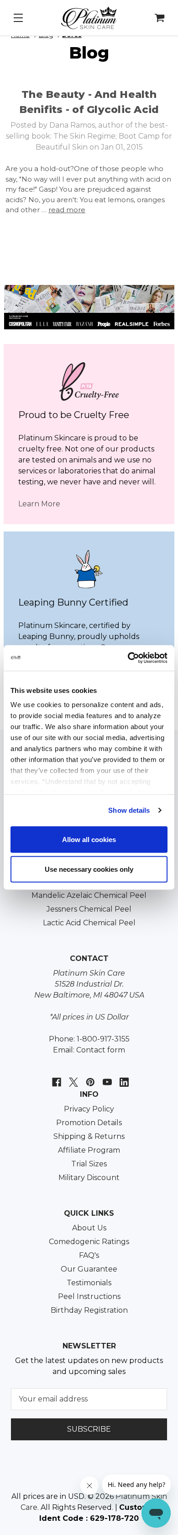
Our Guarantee (89, 1269)
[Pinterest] (89, 1077)
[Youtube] (106, 1077)
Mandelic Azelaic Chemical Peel (89, 895)
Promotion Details (89, 1122)
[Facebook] (55, 1077)
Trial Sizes (89, 1163)
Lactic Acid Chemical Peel (89, 922)
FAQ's (89, 1255)
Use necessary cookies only (89, 869)
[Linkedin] (123, 1077)
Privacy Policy (89, 1109)
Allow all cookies (89, 839)
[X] (72, 1077)
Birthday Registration (89, 1310)
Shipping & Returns (89, 1136)
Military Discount (89, 1177)
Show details (129, 810)
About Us (89, 1228)
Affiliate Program (89, 1150)
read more (66, 209)
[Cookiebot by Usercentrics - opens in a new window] (128, 658)
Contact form (100, 1050)
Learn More (39, 503)
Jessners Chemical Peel (89, 909)
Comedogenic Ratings (89, 1241)
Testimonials (89, 1282)
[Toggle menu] (20, 20)
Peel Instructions (89, 1296)
